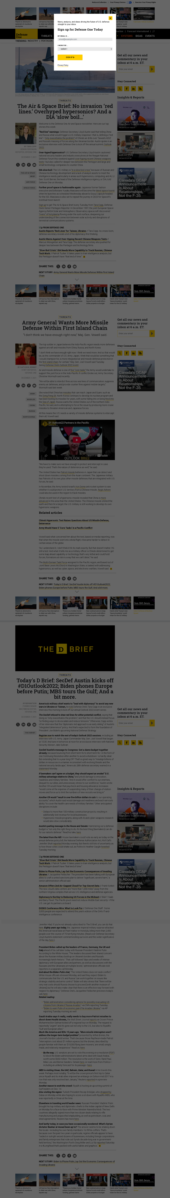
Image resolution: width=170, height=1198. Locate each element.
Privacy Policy (63, 65)
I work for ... (63, 45)
